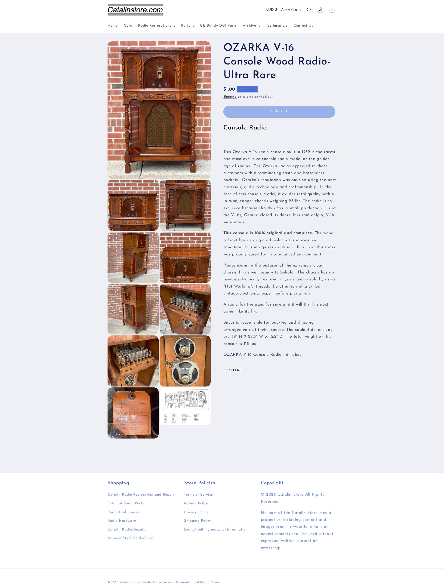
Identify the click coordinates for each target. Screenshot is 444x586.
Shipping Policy (197, 521)
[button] (149, 26)
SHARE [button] (235, 370)
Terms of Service (198, 495)
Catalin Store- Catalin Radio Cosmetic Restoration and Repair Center (170, 582)
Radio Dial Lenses (123, 512)
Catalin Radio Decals (126, 529)
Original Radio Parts (126, 503)
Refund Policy (196, 503)
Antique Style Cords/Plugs (131, 538)
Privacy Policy (196, 512)
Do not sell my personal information (216, 529)
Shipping (230, 96)
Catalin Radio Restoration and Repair (141, 495)
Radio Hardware (122, 521)
